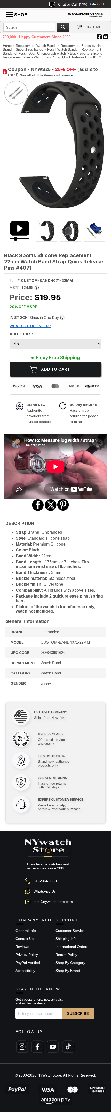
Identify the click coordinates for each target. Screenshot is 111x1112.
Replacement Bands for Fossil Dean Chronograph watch (52, 51)
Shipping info (66, 939)
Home (7, 46)
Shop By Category (70, 962)
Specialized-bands (29, 49)
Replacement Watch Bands (36, 46)
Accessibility (25, 970)
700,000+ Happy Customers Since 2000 (37, 37)
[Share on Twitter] (50, 510)
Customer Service (70, 931)
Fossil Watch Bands (62, 49)
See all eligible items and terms (45, 75)
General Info (25, 931)
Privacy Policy (26, 955)
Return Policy (66, 955)
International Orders (72, 947)
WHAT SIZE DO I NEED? (30, 326)
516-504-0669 (45, 881)
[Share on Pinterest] (63, 510)
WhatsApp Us (45, 891)
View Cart (92, 27)
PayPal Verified (27, 962)
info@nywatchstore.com (53, 902)
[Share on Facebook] (37, 510)
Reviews (22, 947)
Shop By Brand (68, 970)
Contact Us (24, 939)
